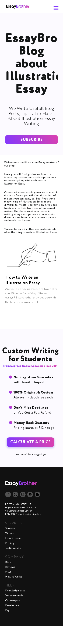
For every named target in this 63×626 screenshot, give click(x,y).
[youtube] (30, 494)
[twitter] (15, 494)
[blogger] (37, 494)
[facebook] (8, 494)
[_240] (17, 3)
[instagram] (23, 494)
